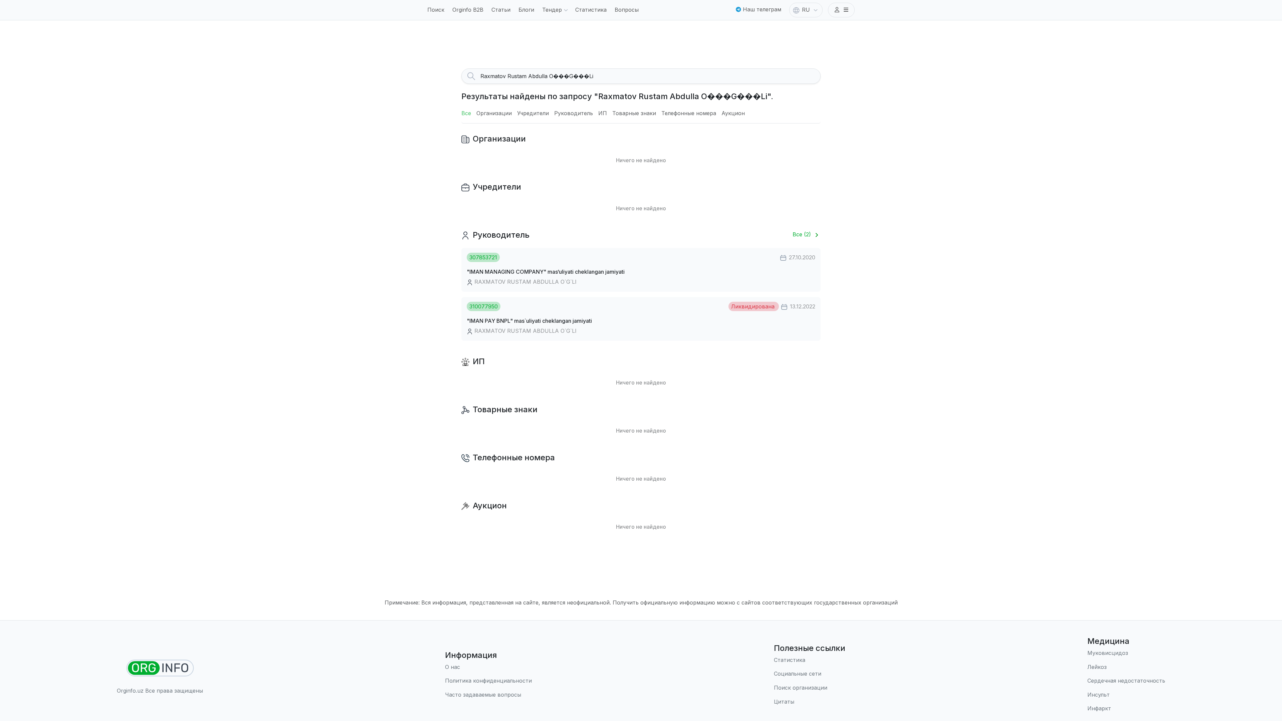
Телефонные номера (688, 113)
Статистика (591, 9)
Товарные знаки (634, 113)
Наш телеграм (761, 9)
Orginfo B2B (467, 9)
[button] (841, 10)
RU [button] (806, 9)
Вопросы (627, 9)
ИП (602, 113)
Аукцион (733, 113)
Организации (494, 113)
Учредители (533, 113)
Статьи (500, 9)
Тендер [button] (552, 9)
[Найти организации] (160, 668)
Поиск (435, 9)
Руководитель (573, 113)
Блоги (526, 9)
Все (466, 113)
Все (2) (803, 234)
